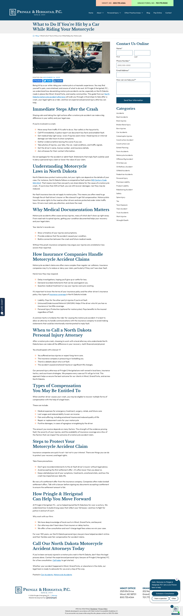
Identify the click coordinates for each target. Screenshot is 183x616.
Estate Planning (122, 147)
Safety (118, 193)
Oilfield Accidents (123, 170)
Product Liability (122, 186)
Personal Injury (113, 13)
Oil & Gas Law (121, 163)
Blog (148, 13)
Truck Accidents (122, 212)
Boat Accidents (122, 117)
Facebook (37, 81)
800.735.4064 (127, 597)
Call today (57, 560)
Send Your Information (133, 100)
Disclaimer (93, 609)
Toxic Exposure (122, 205)
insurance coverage (57, 294)
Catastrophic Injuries (124, 136)
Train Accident (121, 209)
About (99, 13)
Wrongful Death (122, 220)
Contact (168, 13)
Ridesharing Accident (124, 190)
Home (91, 13)
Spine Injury (120, 197)
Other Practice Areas (133, 13)
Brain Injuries (121, 121)
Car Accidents (47, 574)
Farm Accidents (122, 151)
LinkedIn (57, 81)
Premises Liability (123, 182)
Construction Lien (123, 144)
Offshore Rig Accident (124, 159)
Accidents (120, 113)
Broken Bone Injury (123, 125)
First (118, 57)
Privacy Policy (102, 609)
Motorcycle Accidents (63, 574)
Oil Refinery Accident (124, 167)
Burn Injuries (121, 128)
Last (135, 57)
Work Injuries (121, 216)
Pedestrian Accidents (124, 174)
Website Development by (43, 598)
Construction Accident (124, 140)
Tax (117, 201)
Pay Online (158, 13)
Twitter (47, 81)
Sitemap (54, 595)
